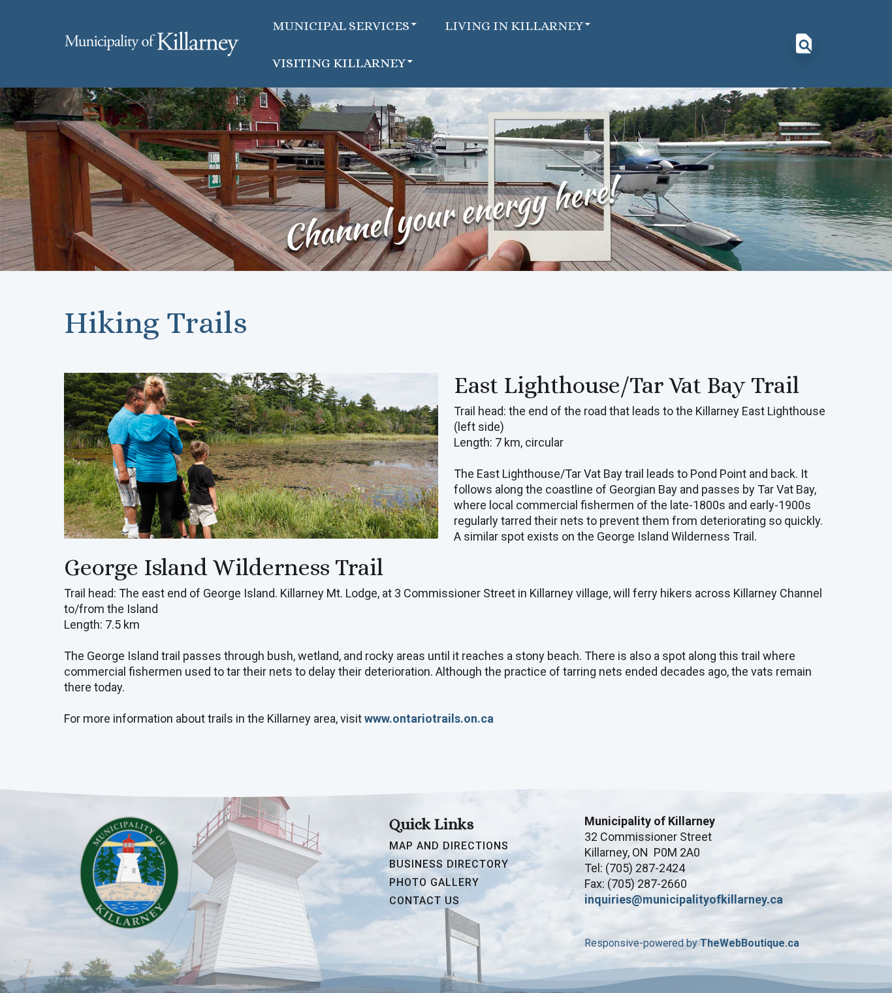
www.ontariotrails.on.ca (429, 718)
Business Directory (449, 864)
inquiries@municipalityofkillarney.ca (683, 899)
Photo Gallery (434, 883)
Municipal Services (340, 25)
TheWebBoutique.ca (749, 943)
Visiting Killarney (339, 63)
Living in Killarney (514, 25)
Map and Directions (449, 846)
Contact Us (424, 901)
